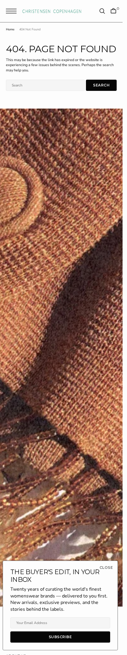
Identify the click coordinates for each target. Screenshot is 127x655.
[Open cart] (113, 11)
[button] (12, 11)
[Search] (102, 11)
